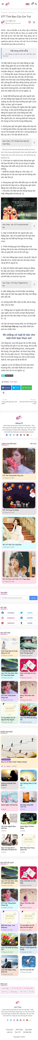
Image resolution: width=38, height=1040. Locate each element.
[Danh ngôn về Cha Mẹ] (9, 797)
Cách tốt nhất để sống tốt (28, 719)
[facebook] (6, 435)
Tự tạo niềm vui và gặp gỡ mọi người (8, 719)
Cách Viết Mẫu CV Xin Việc (28, 674)
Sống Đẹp (14, 992)
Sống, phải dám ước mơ (27, 696)
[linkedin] (17, 435)
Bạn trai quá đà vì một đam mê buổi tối (9, 849)
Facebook (7, 388)
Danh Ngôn (12, 12)
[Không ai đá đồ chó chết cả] (9, 775)
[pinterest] (21, 435)
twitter (30, 613)
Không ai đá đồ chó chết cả (8, 784)
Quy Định (28, 1030)
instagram (11, 618)
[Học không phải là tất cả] (28, 775)
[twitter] (10, 435)
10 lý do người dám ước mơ (8, 827)
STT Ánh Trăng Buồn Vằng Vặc (13, 475)
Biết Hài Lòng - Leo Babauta (8, 926)
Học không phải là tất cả (28, 784)
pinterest (11, 623)
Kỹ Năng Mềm (28, 988)
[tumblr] (24, 435)
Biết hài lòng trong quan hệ (27, 849)
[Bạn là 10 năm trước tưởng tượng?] (19, 747)
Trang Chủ (9, 1030)
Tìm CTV (18, 1032)
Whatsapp (27, 388)
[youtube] (28, 435)
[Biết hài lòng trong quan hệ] (28, 840)
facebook (11, 613)
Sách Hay (5, 992)
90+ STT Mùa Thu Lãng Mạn (12, 545)
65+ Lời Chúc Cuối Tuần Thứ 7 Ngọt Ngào (16, 579)
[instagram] (14, 435)
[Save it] (29, 22)
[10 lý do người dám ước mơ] (9, 818)
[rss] (31, 435)
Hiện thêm (33, 444)
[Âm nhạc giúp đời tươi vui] (28, 797)
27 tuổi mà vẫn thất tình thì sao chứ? (27, 652)
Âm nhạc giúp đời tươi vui (26, 806)
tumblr (29, 623)
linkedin (30, 618)
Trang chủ (4, 12)
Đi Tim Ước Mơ (16, 988)
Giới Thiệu (19, 1030)
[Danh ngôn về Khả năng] (28, 818)
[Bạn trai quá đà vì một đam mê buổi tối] (9, 840)
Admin (18, 423)
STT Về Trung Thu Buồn (11, 510)
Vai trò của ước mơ (27, 970)
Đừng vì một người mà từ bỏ (28, 949)
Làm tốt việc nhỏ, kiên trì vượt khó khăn (9, 674)
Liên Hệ (9, 1032)
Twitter (17, 388)
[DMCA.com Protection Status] (7, 376)
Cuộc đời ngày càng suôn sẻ (8, 971)
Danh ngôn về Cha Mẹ (9, 805)
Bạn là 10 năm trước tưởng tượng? (14, 762)
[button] (28, 4)
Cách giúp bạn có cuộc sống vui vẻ (9, 652)
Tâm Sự (31, 992)
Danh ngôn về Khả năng (27, 827)
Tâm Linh (23, 992)
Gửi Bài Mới (27, 1032)
